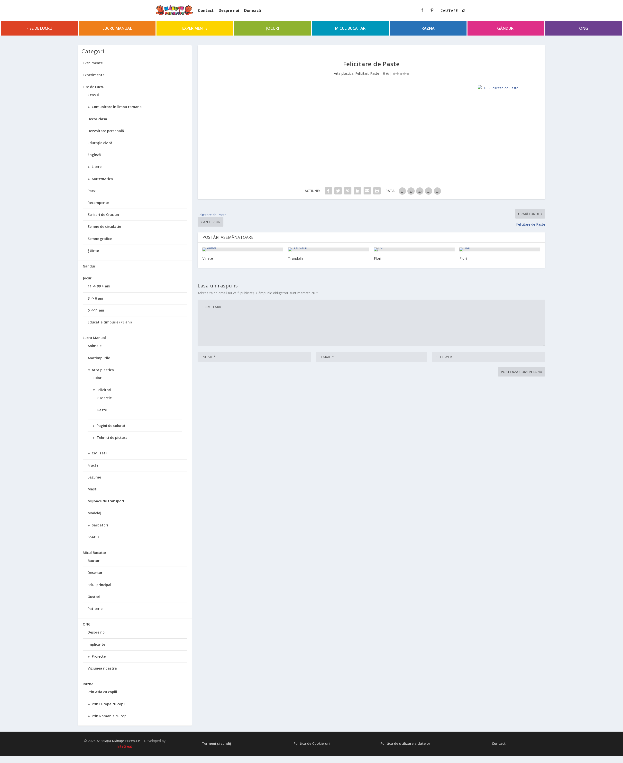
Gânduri (505, 28)
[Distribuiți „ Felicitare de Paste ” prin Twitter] (338, 191)
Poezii (93, 190)
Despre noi (229, 10)
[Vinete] (242, 249)
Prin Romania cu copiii (110, 716)
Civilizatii (99, 453)
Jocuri (272, 28)
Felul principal (99, 584)
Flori (377, 258)
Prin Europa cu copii (108, 704)
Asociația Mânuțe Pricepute (118, 740)
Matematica (102, 178)
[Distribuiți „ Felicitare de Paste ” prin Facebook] (328, 191)
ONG (583, 28)
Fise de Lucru (39, 28)
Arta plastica (343, 73)
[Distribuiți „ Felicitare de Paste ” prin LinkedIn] (357, 191)
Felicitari (361, 73)
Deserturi (95, 572)
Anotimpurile (99, 358)
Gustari (94, 596)
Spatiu (93, 537)
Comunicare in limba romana (117, 106)
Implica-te (96, 644)
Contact (206, 10)
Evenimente (93, 63)
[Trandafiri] (328, 249)
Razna (428, 28)
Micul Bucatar (350, 28)
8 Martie (104, 397)
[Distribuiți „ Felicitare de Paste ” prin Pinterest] (348, 191)
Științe (93, 250)
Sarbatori (100, 525)
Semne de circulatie (104, 226)
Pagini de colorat (111, 425)
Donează (252, 10)
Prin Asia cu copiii (102, 691)
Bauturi (94, 560)
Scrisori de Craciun (103, 214)
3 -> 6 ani (95, 298)
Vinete (207, 258)
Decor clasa (97, 119)
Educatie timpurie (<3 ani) (110, 322)
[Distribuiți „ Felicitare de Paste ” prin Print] (377, 191)
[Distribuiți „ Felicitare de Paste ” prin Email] (367, 191)
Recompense (98, 202)
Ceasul (93, 94)
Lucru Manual (117, 28)
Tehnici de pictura (112, 437)
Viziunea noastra (102, 668)
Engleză (94, 154)
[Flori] (414, 249)
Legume (94, 477)
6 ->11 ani (96, 310)
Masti (92, 489)
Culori (97, 378)
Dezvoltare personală (106, 131)
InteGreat (124, 746)
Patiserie (95, 608)
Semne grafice (100, 238)
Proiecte (99, 656)
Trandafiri (296, 258)
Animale (94, 345)
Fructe (93, 465)
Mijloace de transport (106, 501)
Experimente (194, 28)
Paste (374, 73)
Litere (96, 166)
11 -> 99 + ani (99, 286)
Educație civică (100, 142)
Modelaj (94, 513)
